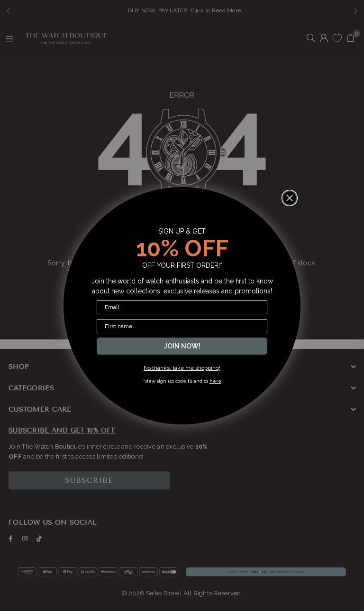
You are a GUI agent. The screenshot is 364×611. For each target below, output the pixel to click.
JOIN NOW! (182, 346)
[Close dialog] (289, 198)
